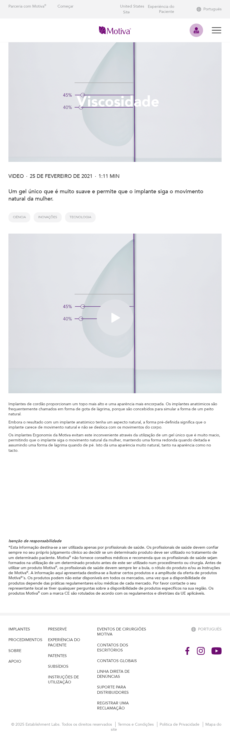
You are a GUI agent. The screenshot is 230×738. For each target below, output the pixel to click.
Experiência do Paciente (161, 9)
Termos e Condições (136, 724)
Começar (65, 6)
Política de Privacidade (180, 724)
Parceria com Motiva (27, 6)
